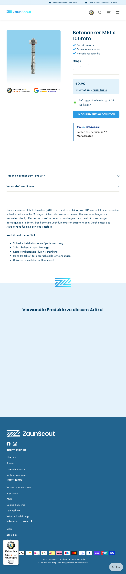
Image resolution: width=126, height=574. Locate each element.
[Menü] (17, 542)
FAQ (9, 540)
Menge (77, 61)
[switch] (11, 562)
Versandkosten (100, 89)
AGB (9, 499)
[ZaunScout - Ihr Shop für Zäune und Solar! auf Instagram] (15, 444)
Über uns (11, 457)
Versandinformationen (20, 186)
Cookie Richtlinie (16, 505)
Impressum (13, 493)
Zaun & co (12, 535)
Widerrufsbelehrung (18, 516)
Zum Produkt (19, 378)
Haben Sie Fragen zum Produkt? (26, 175)
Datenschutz (13, 510)
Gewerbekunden (16, 469)
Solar (9, 529)
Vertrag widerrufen (17, 475)
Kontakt (11, 463)
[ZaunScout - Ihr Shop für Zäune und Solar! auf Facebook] (8, 444)
